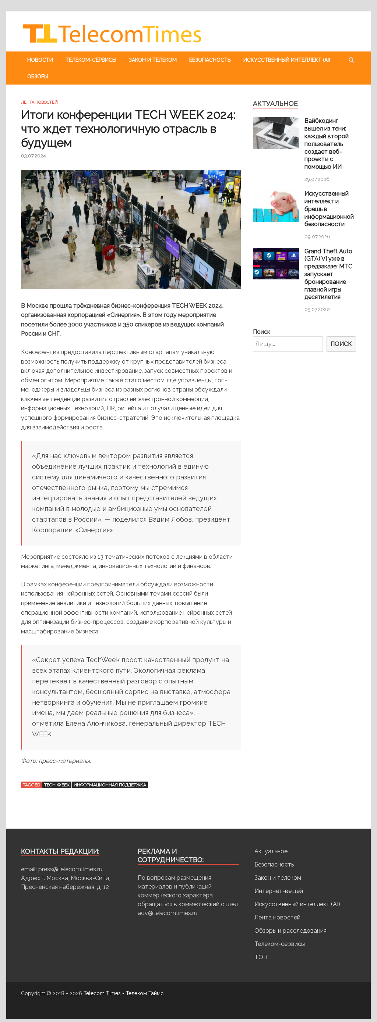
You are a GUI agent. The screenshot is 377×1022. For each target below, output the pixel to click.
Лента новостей (39, 102)
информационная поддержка (110, 784)
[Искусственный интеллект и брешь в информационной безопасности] (276, 219)
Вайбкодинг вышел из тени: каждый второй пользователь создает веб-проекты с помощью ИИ (326, 143)
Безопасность (210, 60)
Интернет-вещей (278, 890)
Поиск (261, 331)
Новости (40, 60)
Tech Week (57, 784)
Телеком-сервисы (91, 60)
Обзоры (37, 76)
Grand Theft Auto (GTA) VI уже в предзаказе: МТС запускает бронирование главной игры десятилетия (328, 274)
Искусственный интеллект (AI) (286, 60)
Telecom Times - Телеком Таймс (123, 993)
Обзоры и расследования (290, 930)
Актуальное (271, 851)
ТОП (260, 957)
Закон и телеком (153, 60)
